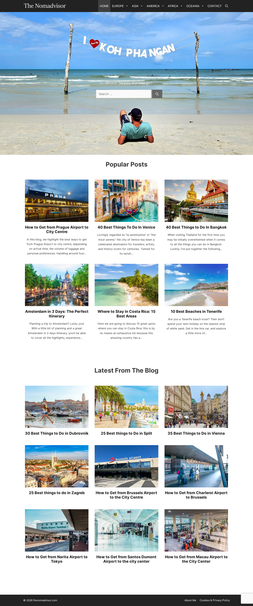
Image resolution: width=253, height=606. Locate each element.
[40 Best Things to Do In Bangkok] (196, 219)
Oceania (192, 6)
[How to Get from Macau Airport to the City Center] (196, 548)
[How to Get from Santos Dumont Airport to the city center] (126, 548)
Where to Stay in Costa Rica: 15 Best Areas (126, 313)
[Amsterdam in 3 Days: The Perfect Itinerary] (56, 303)
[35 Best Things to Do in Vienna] (196, 425)
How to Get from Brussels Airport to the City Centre (126, 495)
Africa (173, 6)
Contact (215, 6)
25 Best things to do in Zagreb (57, 493)
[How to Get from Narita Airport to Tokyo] (56, 548)
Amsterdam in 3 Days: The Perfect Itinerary (56, 313)
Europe (118, 6)
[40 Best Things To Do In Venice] (126, 219)
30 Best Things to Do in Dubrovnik (56, 433)
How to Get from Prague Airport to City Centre (56, 229)
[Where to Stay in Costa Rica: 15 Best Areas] (126, 303)
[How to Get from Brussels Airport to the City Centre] (126, 484)
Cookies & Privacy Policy (215, 600)
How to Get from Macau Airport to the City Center (196, 559)
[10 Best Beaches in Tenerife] (196, 303)
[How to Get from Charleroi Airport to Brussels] (196, 484)
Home (104, 6)
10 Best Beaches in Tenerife (196, 311)
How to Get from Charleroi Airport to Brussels (196, 495)
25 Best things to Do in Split (126, 433)
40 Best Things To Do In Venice (126, 227)
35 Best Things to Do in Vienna (196, 433)
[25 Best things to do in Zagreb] (56, 484)
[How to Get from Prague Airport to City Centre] (56, 219)
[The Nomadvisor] (45, 6)
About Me (190, 600)
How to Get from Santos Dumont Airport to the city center (126, 559)
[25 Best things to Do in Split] (126, 425)
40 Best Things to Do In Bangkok (196, 227)
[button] (226, 6)
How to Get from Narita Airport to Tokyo (57, 559)
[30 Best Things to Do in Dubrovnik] (56, 425)
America (153, 6)
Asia (135, 6)
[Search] (157, 94)
